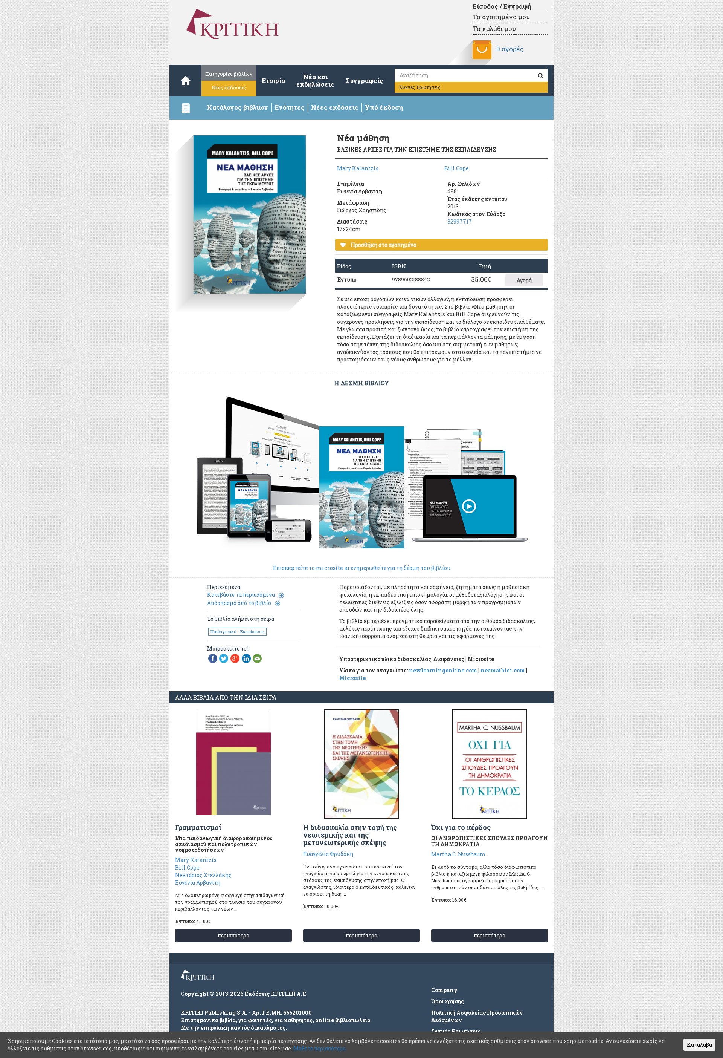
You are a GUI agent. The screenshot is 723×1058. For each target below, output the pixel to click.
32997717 (459, 221)
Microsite (352, 677)
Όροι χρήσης (447, 1001)
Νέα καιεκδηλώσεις (315, 80)
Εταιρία (273, 80)
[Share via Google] (234, 657)
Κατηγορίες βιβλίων (228, 73)
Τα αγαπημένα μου (501, 16)
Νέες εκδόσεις (229, 87)
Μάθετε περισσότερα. (320, 1048)
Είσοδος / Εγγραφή (502, 6)
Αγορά (524, 280)
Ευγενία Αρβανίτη (197, 882)
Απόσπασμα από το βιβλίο (239, 602)
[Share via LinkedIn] (246, 657)
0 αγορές (509, 48)
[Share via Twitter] (223, 657)
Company (444, 990)
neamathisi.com (502, 670)
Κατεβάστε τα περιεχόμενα (241, 594)
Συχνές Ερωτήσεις (420, 87)
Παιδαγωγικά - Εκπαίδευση (237, 631)
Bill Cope (456, 168)
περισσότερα (233, 935)
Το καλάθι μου (494, 28)
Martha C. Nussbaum (458, 854)
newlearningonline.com (443, 670)
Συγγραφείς (364, 80)
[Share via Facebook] (212, 657)
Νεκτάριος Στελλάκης (203, 875)
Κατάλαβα (699, 1044)
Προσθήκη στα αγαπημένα (382, 244)
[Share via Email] (257, 657)
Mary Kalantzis (357, 168)
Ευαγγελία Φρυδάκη (328, 853)
